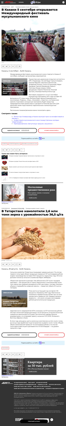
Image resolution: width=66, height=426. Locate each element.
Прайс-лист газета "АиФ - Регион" (23, 386)
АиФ (3, 62)
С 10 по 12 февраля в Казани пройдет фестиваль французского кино (27, 177)
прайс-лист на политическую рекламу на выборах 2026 (29, 388)
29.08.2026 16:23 (6, 208)
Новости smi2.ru (7, 202)
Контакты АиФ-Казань (55, 384)
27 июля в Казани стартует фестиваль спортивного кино (24, 172)
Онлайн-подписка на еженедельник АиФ (25, 384)
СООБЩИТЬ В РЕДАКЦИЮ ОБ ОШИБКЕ (54, 388)
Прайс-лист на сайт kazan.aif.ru (42, 386)
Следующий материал (34, 421)
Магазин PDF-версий (41, 382)
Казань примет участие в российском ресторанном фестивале (25, 166)
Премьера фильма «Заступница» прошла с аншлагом (33, 124)
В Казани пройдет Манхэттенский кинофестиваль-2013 (23, 161)
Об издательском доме (20, 382)
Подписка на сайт (42, 384)
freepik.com (9, 260)
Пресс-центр (31, 382)
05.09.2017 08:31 (6, 7)
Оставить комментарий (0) (51, 130)
